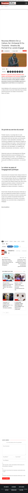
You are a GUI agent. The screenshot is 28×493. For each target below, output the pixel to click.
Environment (17, 280)
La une (4, 280)
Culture (21, 490)
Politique (24, 50)
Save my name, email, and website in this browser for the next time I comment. (13, 465)
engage (15, 241)
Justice (6, 490)
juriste (19, 241)
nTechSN (25, 489)
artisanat (11, 241)
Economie (14, 486)
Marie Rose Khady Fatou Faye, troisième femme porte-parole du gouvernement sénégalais (7, 262)
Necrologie (13, 490)
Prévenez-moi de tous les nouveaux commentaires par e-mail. (13, 471)
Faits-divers (21, 486)
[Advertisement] (14, 25)
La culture (22, 241)
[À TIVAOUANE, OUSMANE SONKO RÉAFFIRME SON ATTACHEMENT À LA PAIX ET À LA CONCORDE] (20, 297)
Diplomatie (6, 486)
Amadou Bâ (6, 241)
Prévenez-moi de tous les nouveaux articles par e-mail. (14, 475)
